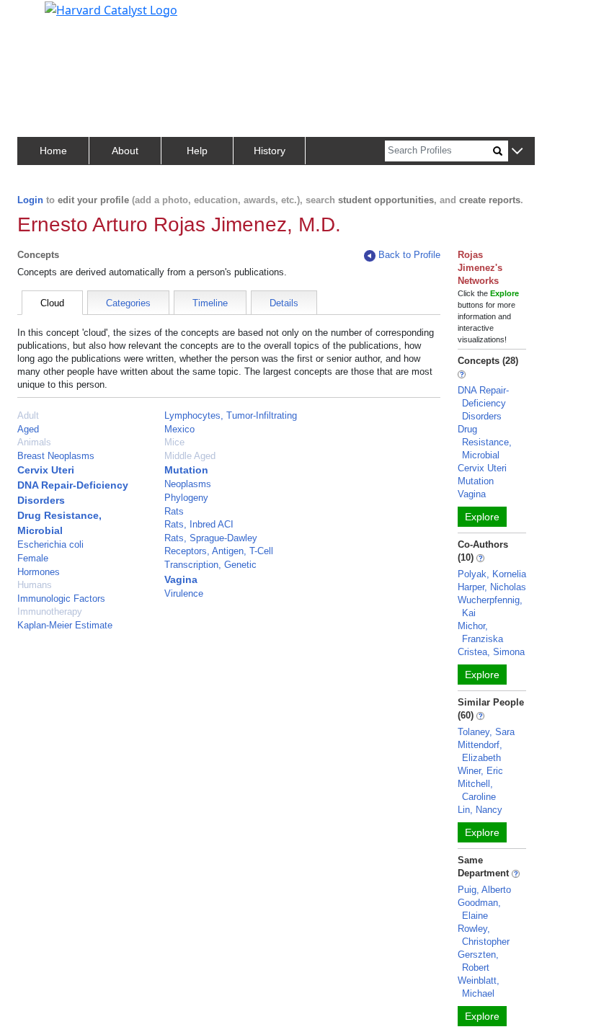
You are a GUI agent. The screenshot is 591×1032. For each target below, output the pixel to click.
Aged (28, 429)
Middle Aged (189, 455)
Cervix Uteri (45, 470)
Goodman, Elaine (479, 909)
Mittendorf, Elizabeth (480, 751)
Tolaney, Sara (486, 731)
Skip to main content (60, 17)
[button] (517, 151)
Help (197, 150)
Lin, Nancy (480, 809)
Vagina (180, 579)
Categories (128, 303)
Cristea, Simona (491, 651)
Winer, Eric (480, 770)
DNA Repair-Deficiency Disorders (483, 403)
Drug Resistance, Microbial (485, 442)
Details (284, 303)
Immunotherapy (49, 611)
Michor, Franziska (480, 632)
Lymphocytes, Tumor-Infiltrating (230, 415)
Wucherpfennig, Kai (490, 606)
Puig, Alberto (484, 889)
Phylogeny (186, 497)
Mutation (186, 470)
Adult (28, 415)
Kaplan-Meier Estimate (64, 625)
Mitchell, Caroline (477, 790)
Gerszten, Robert (478, 961)
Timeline (210, 303)
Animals (34, 442)
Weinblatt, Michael (478, 987)
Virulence (183, 593)
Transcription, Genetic (210, 564)
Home (53, 150)
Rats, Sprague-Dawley (210, 538)
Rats (174, 511)
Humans (34, 584)
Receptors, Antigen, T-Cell (218, 551)
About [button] (125, 150)
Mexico (179, 429)
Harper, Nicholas (492, 587)
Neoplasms (187, 484)
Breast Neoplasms (55, 455)
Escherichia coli (50, 544)
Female (32, 558)
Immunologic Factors (61, 598)
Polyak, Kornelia (492, 574)
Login (30, 200)
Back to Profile (409, 254)
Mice (174, 442)
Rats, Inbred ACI (199, 524)
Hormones (38, 571)
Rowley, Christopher (484, 935)
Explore (482, 516)
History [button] (269, 150)
